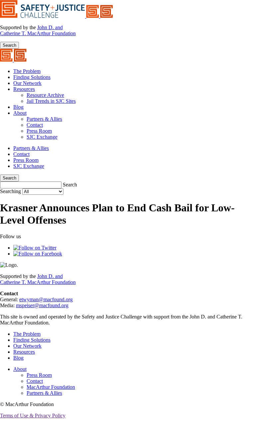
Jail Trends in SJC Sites (51, 101)
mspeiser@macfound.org (42, 305)
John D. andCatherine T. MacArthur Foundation (38, 30)
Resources (24, 89)
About (20, 113)
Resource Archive (45, 95)
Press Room (39, 131)
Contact (35, 125)
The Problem (27, 71)
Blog (18, 107)
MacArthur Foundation (51, 387)
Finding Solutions (31, 77)
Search (9, 45)
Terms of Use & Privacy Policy (32, 415)
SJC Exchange (42, 137)
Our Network (27, 83)
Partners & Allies (44, 119)
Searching (11, 191)
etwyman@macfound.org (46, 299)
